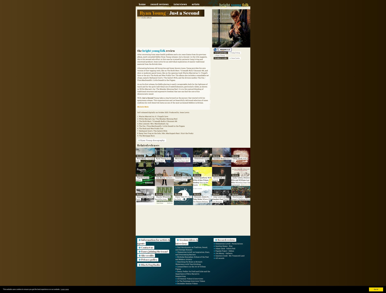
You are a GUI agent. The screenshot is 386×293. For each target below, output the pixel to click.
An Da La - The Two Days (182, 160)
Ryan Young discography (152, 140)
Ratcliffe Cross (163, 198)
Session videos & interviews (186, 241)
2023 (139, 18)
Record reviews (159, 4)
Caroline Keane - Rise (223, 246)
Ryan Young (153, 13)
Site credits (147, 255)
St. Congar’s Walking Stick (240, 198)
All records (219, 258)
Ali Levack (218, 179)
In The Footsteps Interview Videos (191, 281)
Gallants (164, 178)
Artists (195, 4)
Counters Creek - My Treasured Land (229, 256)
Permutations (201, 160)
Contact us (147, 247)
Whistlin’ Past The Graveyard (240, 181)
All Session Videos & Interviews (190, 279)
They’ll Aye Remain (220, 199)
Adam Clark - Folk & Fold (225, 248)
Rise (221, 159)
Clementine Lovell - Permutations (229, 244)
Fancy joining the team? (154, 251)
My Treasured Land (182, 179)
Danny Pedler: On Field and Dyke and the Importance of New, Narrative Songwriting (192, 273)
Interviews (180, 4)
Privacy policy (149, 259)
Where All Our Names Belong (202, 199)
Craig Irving (235, 53)
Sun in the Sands (202, 181)
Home (142, 4)
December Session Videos (187, 283)
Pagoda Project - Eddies (224, 251)
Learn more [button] (65, 289)
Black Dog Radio (150, 264)
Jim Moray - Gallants (223, 253)
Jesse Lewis (235, 58)
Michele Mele (143, 107)
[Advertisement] (193, 222)
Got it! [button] (376, 289)
